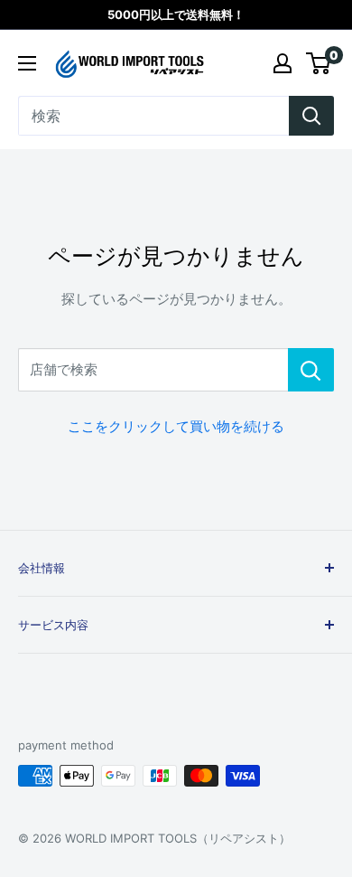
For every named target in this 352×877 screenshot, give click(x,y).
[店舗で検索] (311, 369)
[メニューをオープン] (27, 63)
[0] (319, 63)
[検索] (311, 116)
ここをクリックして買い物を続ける (176, 426)
